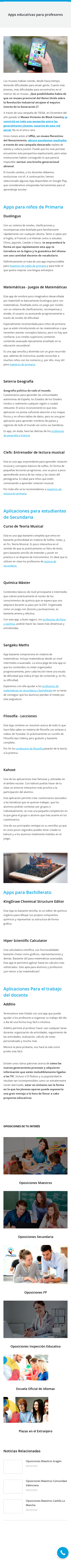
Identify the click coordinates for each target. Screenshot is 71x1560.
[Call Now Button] (63, 1552)
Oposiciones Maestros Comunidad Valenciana (46, 1483)
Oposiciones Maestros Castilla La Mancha (45, 1503)
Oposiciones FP (35, 1292)
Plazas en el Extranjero (35, 1431)
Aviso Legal (31, 1553)
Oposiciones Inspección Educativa (35, 1346)
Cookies (56, 1553)
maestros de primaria (22, 364)
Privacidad (44, 1553)
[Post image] (12, 1467)
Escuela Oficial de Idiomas (35, 1389)
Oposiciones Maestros (35, 1183)
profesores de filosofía (29, 748)
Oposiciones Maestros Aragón (44, 1461)
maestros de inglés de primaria (27, 265)
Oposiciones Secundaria (35, 1237)
